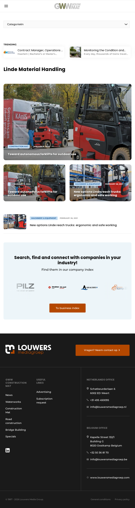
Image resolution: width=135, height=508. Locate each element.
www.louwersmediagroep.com (110, 477)
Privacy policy (122, 499)
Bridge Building (15, 429)
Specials (10, 436)
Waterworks (13, 401)
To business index (67, 308)
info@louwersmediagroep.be (108, 459)
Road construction (13, 421)
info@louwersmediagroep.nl (108, 406)
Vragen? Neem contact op (100, 350)
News (8, 395)
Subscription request (44, 400)
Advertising (43, 391)
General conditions (101, 499)
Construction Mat (13, 410)
